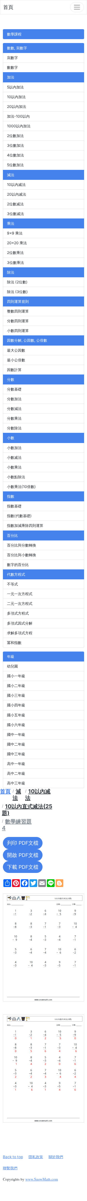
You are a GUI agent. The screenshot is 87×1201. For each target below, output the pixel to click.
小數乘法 (14, 467)
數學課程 (14, 34)
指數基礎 (14, 506)
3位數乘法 (15, 262)
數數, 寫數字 (17, 48)
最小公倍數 (16, 360)
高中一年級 (16, 763)
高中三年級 (16, 783)
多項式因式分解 (19, 623)
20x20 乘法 (17, 243)
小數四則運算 (18, 330)
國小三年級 (16, 695)
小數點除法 (16, 477)
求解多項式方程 (19, 633)
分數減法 (14, 408)
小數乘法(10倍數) (21, 486)
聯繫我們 (10, 1168)
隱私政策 (36, 1157)
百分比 (12, 535)
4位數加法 (15, 155)
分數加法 (14, 399)
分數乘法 (14, 418)
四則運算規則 (18, 301)
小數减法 (14, 457)
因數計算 (14, 369)
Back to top (13, 1157)
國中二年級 (16, 744)
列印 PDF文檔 (22, 843)
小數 (10, 437)
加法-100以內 (18, 116)
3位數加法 (15, 145)
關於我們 (56, 1157)
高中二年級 (16, 773)
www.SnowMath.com (41, 1179)
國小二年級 (16, 685)
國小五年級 (16, 715)
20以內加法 (16, 106)
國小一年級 (16, 676)
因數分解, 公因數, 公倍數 (27, 340)
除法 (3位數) (17, 291)
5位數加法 (15, 165)
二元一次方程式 (19, 603)
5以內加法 (15, 87)
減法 (10, 175)
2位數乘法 (15, 252)
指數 (10, 496)
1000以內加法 (18, 126)
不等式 (12, 584)
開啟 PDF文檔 (22, 855)
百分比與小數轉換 (21, 555)
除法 (10, 272)
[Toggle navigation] (77, 7)
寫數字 (12, 57)
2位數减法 (15, 204)
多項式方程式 (18, 613)
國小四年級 (16, 705)
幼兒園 (12, 666)
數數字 (12, 67)
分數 (10, 379)
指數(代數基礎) (19, 515)
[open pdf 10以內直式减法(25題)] (43, 948)
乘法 (10, 223)
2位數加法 (15, 135)
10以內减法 (16, 184)
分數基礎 (14, 389)
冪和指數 (14, 642)
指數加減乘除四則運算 (25, 525)
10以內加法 (16, 97)
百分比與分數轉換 (21, 545)
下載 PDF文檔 (22, 867)
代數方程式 (16, 574)
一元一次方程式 (19, 594)
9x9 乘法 (14, 233)
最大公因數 (16, 350)
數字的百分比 (18, 564)
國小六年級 (16, 724)
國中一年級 (16, 734)
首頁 (8, 7)
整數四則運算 (18, 311)
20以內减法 (16, 194)
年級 (10, 656)
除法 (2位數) (17, 282)
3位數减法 (15, 213)
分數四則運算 (18, 321)
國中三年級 (16, 754)
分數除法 (14, 428)
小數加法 (14, 447)
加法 (10, 77)
